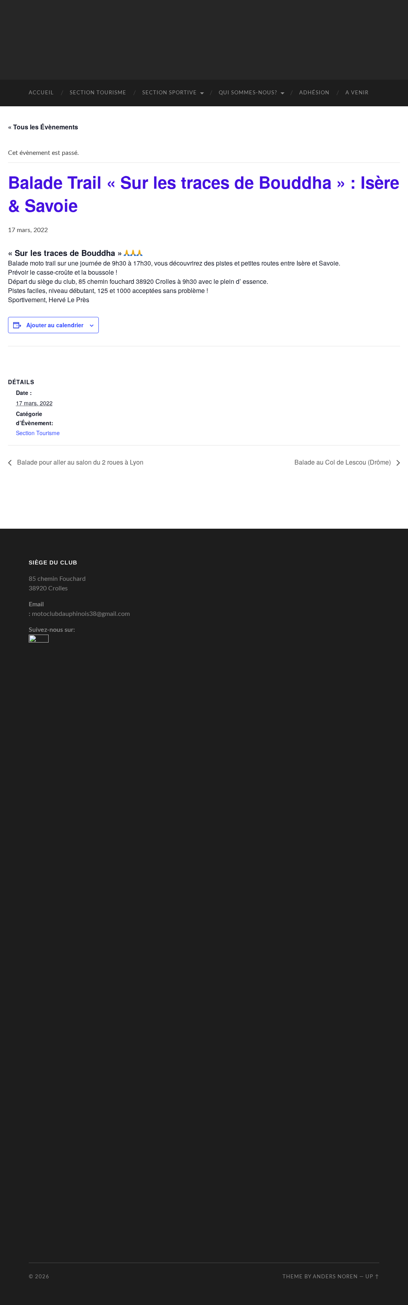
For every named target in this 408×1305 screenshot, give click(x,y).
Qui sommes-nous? (248, 93)
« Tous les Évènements (43, 126)
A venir (357, 93)
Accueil (41, 93)
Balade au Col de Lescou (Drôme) (343, 462)
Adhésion (314, 93)
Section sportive (169, 93)
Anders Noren (335, 1276)
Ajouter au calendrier (54, 325)
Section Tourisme (98, 93)
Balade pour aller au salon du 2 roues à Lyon (79, 462)
